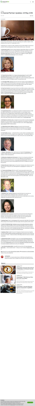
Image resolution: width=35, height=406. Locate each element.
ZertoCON (23, 166)
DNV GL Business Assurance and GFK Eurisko (14, 233)
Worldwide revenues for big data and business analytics (23, 224)
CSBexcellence (8, 152)
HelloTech (11, 81)
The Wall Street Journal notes (24, 174)
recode (9, 113)
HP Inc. (33, 220)
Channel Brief (19, 275)
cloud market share (27, 117)
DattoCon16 (30, 239)
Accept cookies (30, 402)
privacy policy (13, 404)
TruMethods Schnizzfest (5, 239)
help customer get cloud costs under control (18, 93)
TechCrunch (12, 135)
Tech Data (11, 213)
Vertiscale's (32, 119)
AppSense (16, 126)
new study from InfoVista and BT (21, 159)
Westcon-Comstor (12, 193)
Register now (29, 247)
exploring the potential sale (10, 54)
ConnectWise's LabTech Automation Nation (18, 239)
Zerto (13, 165)
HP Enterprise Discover (28, 238)
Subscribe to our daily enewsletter (28, 251)
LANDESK (29, 129)
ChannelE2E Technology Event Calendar (27, 242)
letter (17, 77)
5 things (2, 11)
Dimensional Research (9, 92)
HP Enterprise (14, 220)
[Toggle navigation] (33, 2)
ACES (12, 119)
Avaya (30, 53)
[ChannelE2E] (5, 1)
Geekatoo (30, 81)
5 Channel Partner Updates (15, 251)
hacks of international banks (20, 75)
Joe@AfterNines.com (10, 242)
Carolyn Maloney (9, 77)
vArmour (9, 132)
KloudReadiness (28, 152)
